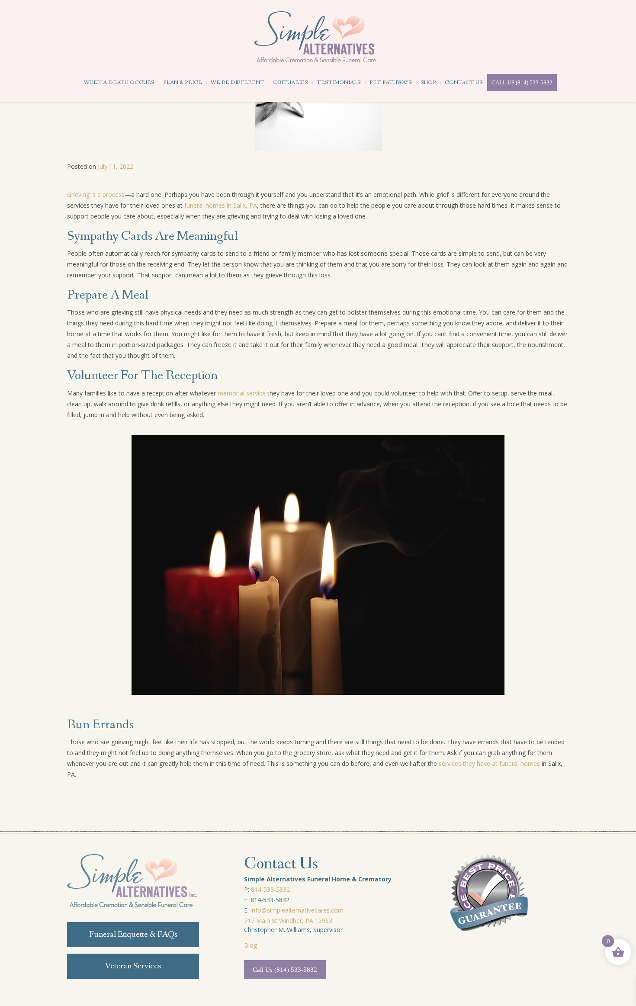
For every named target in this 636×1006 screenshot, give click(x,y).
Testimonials (339, 82)
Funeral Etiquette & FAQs (133, 934)
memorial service (242, 393)
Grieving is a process (96, 194)
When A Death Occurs (119, 82)
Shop (428, 82)
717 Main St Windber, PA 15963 (288, 920)
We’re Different (237, 82)
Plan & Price (182, 82)
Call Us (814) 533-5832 (521, 82)
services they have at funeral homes (489, 763)
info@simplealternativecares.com (297, 910)
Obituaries (290, 82)
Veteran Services (133, 966)
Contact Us (464, 82)
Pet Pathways (390, 82)
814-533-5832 (270, 889)
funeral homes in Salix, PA (220, 205)
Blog (250, 945)
